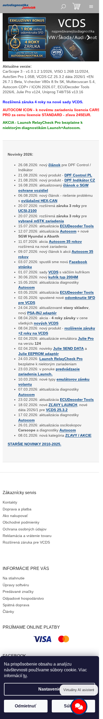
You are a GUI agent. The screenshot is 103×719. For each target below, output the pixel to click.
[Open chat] (79, 706)
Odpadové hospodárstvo (23, 629)
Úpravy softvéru (16, 615)
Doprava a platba (17, 540)
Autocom (68, 251)
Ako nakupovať (15, 546)
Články (8, 642)
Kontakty (10, 533)
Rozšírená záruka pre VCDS (26, 573)
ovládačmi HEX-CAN (56, 216)
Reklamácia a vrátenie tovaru (27, 566)
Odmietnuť (25, 706)
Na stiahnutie (14, 609)
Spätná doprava (16, 635)
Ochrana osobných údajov (24, 560)
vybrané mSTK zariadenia (41, 236)
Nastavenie (49, 689)
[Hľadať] (63, 6)
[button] (10, 37)
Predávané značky (18, 622)
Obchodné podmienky (21, 553)
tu (25, 675)
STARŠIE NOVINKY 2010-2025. (34, 474)
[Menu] (91, 6)
